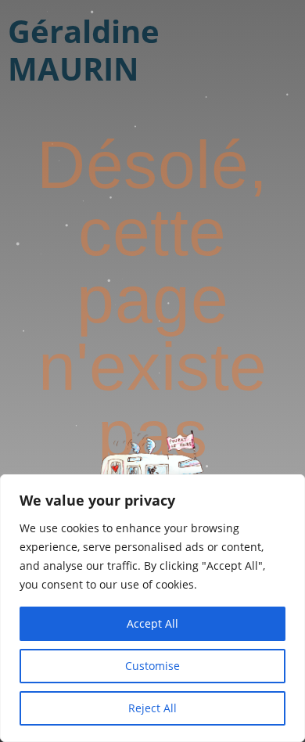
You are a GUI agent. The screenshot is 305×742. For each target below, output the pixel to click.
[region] (152, 608)
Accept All (152, 623)
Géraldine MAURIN (84, 49)
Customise (152, 665)
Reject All (152, 708)
